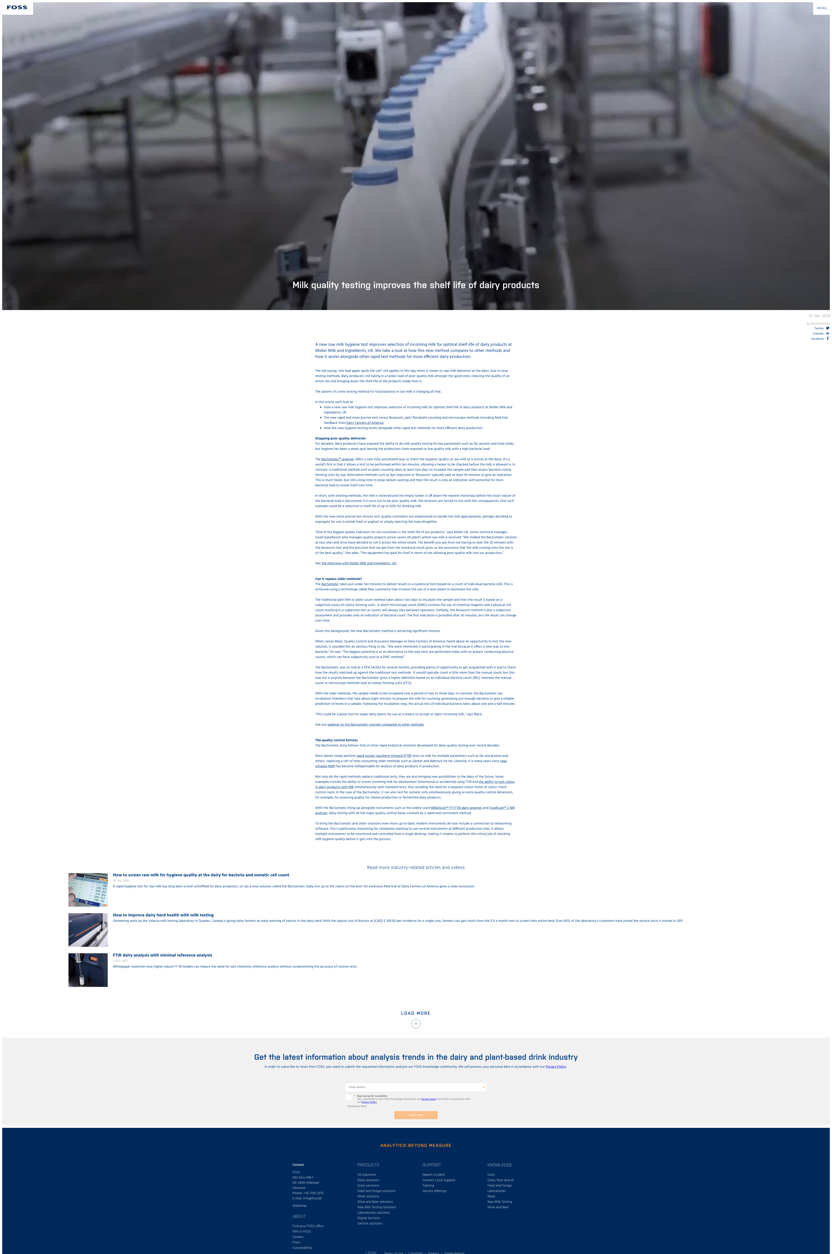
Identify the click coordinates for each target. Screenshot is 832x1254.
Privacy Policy (556, 1067)
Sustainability (302, 1248)
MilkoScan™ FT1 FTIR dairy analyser (457, 808)
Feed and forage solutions (376, 1191)
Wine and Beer (498, 1207)
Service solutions (370, 1223)
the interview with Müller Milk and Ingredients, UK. (359, 563)
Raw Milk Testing (500, 1202)
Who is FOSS (301, 1231)
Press (296, 1242)
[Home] (17, 7)
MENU (822, 8)
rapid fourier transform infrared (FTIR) (383, 756)
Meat (491, 1196)
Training (428, 1186)
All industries (367, 1175)
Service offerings (434, 1191)
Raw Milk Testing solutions (377, 1207)
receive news (428, 1099)
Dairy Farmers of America (365, 423)
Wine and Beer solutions (375, 1202)
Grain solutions (368, 1186)
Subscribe (416, 1115)
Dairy (491, 1175)
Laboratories (497, 1191)
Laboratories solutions (374, 1213)
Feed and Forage (500, 1186)
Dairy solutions (368, 1180)
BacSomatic (330, 584)
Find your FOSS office (307, 1226)
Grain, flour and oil (501, 1180)
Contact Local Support (438, 1180)
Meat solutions (368, 1196)
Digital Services (369, 1218)
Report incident (433, 1175)
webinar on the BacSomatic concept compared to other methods (375, 725)
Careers (298, 1237)
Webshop (299, 1205)
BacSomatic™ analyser (338, 459)
